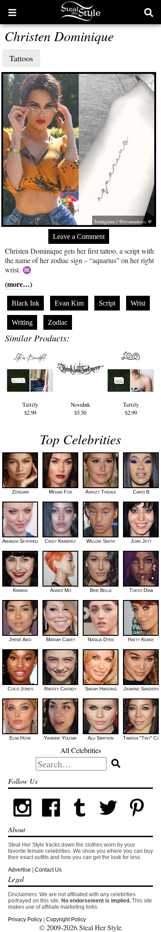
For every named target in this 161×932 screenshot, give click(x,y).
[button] (12, 12)
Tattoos (21, 58)
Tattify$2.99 (30, 408)
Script (107, 303)
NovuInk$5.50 (80, 408)
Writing (22, 322)
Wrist (138, 303)
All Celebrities (80, 750)
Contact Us (48, 870)
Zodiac (58, 322)
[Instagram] (22, 820)
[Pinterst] (137, 820)
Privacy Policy (25, 919)
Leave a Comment (79, 236)
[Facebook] (51, 820)
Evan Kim (69, 303)
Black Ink (25, 303)
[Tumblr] (79, 820)
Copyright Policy (66, 919)
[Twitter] (108, 820)
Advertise (19, 870)
